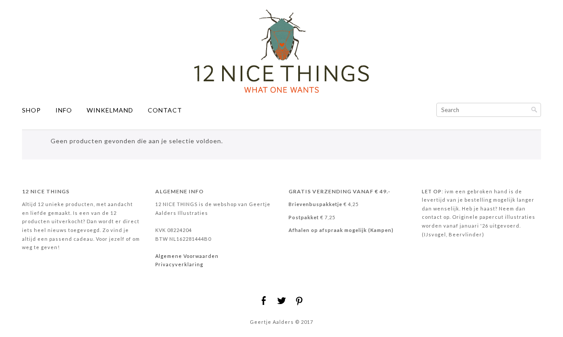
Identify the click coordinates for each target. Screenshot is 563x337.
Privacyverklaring (179, 264)
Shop (31, 110)
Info (63, 110)
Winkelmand (110, 110)
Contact (165, 110)
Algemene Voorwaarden (187, 256)
